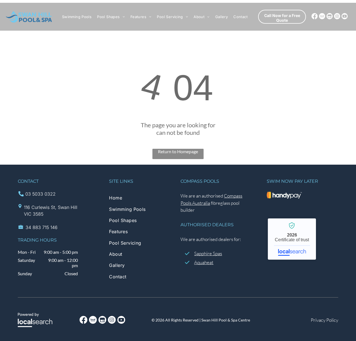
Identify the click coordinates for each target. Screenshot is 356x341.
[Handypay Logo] (285, 195)
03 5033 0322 (40, 194)
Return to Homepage (178, 151)
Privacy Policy (324, 320)
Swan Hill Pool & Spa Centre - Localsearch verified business (292, 239)
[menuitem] (76, 16)
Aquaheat (203, 262)
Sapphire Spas (208, 253)
